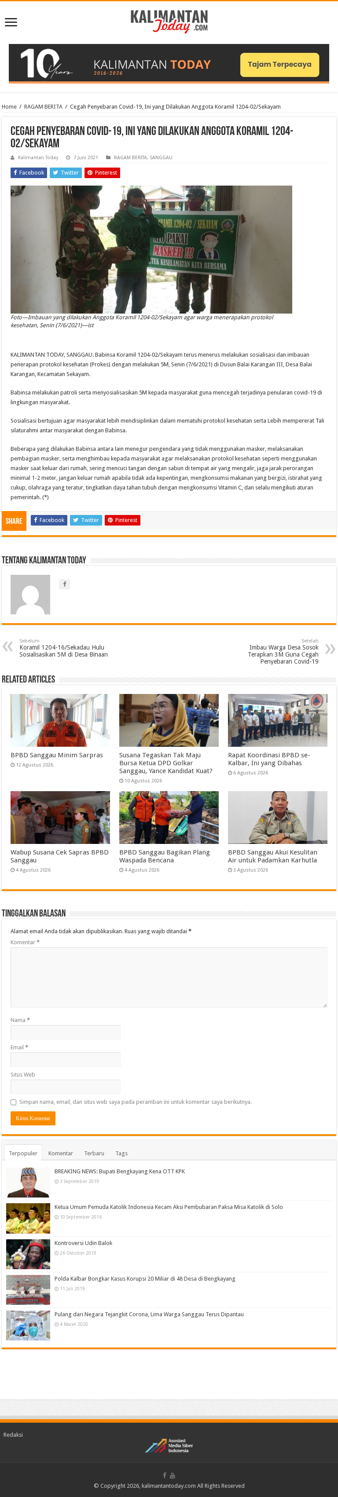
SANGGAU (161, 158)
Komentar (25, 942)
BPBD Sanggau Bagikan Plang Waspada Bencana (164, 856)
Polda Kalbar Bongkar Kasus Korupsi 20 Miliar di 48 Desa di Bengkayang (145, 1278)
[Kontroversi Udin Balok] (28, 1254)
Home (9, 106)
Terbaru (94, 1153)
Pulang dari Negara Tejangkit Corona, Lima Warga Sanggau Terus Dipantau (149, 1314)
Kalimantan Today (38, 158)
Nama (20, 1020)
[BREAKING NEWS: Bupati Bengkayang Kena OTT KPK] (28, 1183)
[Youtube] (172, 1475)
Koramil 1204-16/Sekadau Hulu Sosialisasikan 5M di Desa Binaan (63, 648)
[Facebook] (164, 1475)
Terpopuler (23, 1153)
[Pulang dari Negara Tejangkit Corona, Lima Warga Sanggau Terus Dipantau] (28, 1325)
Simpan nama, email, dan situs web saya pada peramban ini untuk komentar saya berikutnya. (135, 1102)
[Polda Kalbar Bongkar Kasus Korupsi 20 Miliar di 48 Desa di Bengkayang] (28, 1290)
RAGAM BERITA (43, 106)
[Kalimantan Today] (169, 21)
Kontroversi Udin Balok (83, 1243)
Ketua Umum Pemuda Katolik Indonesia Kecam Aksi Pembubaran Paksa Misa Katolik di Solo (169, 1207)
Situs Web (23, 1074)
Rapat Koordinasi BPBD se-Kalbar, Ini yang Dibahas (269, 759)
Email (19, 1047)
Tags (121, 1153)
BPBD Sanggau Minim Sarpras (57, 755)
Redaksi (13, 1434)
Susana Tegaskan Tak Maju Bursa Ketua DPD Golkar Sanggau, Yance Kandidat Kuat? (166, 763)
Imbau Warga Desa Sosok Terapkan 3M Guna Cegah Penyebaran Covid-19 (283, 651)
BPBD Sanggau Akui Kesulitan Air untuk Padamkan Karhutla (272, 856)
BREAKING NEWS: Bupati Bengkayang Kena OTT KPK (120, 1171)
